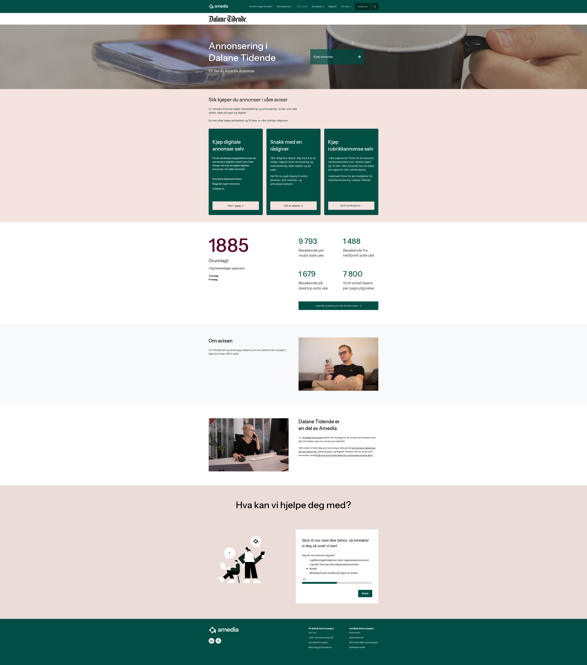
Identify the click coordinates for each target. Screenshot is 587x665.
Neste (365, 593)
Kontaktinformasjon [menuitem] (318, 642)
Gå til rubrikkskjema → (351, 205)
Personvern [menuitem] (354, 632)
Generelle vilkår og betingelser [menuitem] (363, 642)
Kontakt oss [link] (362, 6)
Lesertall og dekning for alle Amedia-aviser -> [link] (338, 305)
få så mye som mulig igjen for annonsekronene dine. (344, 455)
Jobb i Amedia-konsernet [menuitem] (321, 637)
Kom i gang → (236, 205)
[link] (219, 6)
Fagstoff (332, 6)
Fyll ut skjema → (293, 205)
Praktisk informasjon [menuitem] (321, 628)
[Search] (374, 6)
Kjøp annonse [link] (323, 57)
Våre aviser (302, 6)
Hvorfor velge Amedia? (260, 6)
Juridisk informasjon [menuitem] (361, 628)
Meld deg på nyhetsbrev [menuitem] (320, 647)
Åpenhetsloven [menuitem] (356, 637)
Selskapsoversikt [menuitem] (357, 647)
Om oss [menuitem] (312, 632)
